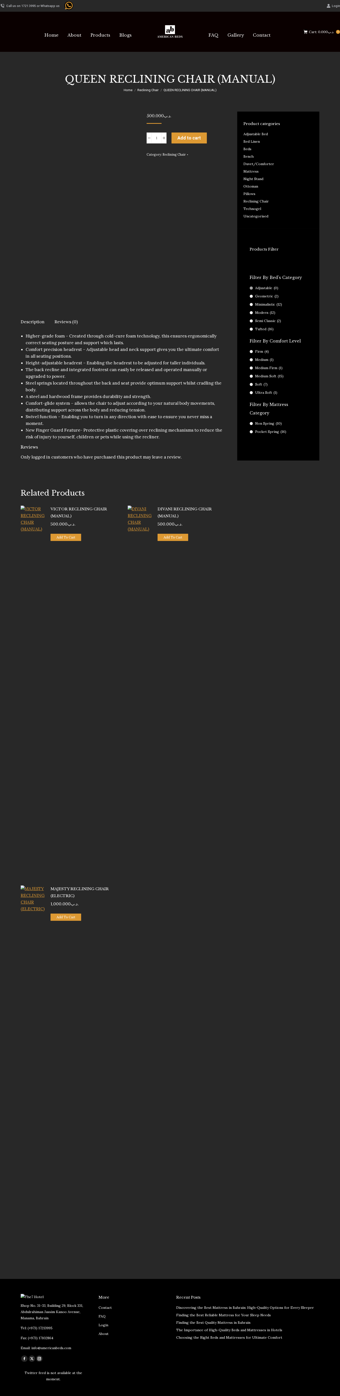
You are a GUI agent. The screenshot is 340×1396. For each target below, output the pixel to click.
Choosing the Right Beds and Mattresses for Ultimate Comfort (229, 1337)
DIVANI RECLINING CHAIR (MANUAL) (185, 512)
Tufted (264, 329)
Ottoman (250, 186)
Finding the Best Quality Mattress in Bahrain (213, 1322)
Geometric (267, 296)
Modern (265, 312)
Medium (264, 359)
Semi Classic (268, 321)
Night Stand (253, 179)
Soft (261, 384)
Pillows (249, 194)
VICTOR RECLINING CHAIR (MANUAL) (79, 512)
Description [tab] (33, 322)
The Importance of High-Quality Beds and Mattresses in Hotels (229, 1330)
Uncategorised (255, 216)
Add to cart (189, 137)
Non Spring (268, 423)
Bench (248, 156)
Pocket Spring (270, 431)
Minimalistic (268, 304)
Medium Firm (269, 368)
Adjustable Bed (255, 134)
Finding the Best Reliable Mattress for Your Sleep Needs (223, 1315)
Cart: (324, 32)
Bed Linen (251, 141)
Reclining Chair (174, 154)
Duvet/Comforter (258, 164)
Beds (247, 149)
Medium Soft (269, 376)
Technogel (252, 208)
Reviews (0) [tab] (66, 322)
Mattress (251, 171)
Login (336, 6)
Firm (262, 351)
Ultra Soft (266, 392)
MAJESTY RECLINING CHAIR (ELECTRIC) (80, 892)
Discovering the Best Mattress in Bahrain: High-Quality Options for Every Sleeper (245, 1307)
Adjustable (266, 288)
